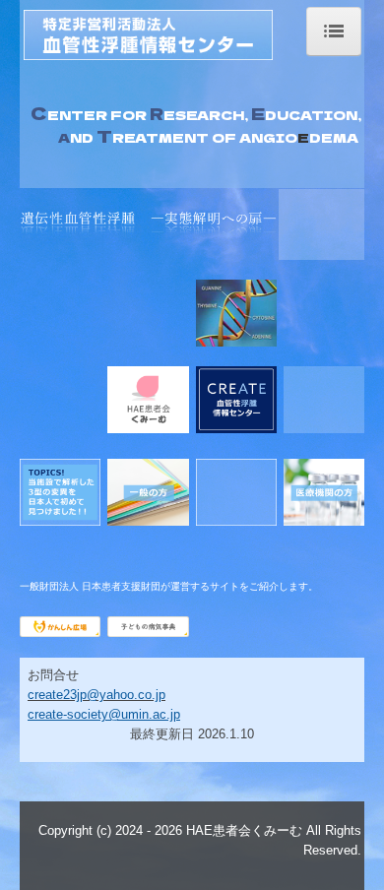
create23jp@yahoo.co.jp (96, 694)
